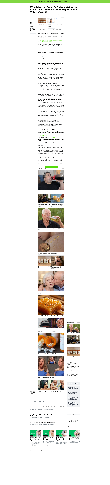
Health (44, 1)
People (31, 5)
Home (39, 1)
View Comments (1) (51, 167)
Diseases (48, 1)
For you (60, 1)
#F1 (51, 131)
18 (69, 420)
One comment (32, 14)
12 (71, 418)
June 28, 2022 (50, 58)
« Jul (68, 426)
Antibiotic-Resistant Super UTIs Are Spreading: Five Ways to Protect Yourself (72, 363)
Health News (51, 1)
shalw (31, 22)
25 (69, 421)
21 (75, 420)
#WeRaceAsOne (47, 133)
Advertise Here (65, 1)
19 (71, 420)
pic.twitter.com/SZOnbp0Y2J (43, 135)
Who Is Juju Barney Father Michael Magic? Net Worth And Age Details (32, 392)
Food (58, 1)
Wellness (42, 1)
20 (73, 420)
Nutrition (55, 1)
